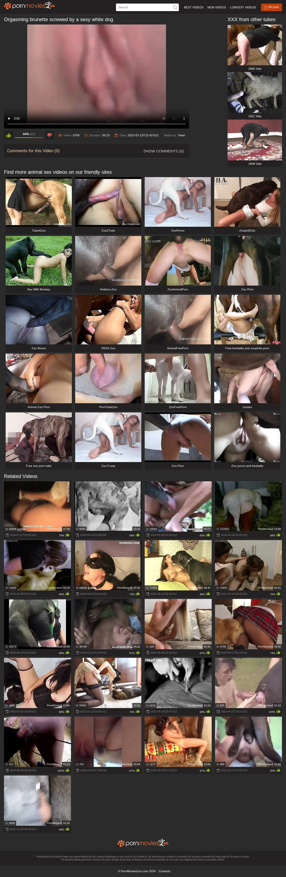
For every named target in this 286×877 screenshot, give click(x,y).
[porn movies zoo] (29, 5)
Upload (273, 7)
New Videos (216, 7)
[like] (8, 135)
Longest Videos (243, 7)
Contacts (164, 871)
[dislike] (49, 135)
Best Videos (193, 7)
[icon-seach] (175, 7)
